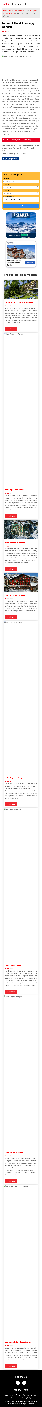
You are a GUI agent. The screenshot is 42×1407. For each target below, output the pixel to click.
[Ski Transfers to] (21, 225)
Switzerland (23, 10)
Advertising (9, 1395)
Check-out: (6, 190)
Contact (34, 1395)
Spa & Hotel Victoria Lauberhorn (18, 1342)
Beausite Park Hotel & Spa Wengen (19, 302)
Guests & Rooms (8, 196)
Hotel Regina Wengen (14, 1152)
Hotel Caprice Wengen (14, 778)
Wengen (33, 10)
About (18, 1395)
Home (5, 10)
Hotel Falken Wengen (13, 965)
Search (21, 206)
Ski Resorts (13, 10)
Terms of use (15, 1398)
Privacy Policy (26, 1398)
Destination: (7, 178)
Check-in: (6, 184)
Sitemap (26, 1395)
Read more (11, 329)
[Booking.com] (10, 158)
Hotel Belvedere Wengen (15, 542)
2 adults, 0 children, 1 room (13, 200)
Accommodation (9, 13)
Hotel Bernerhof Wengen (15, 595)
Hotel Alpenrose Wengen (15, 489)
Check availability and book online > (17, 140)
